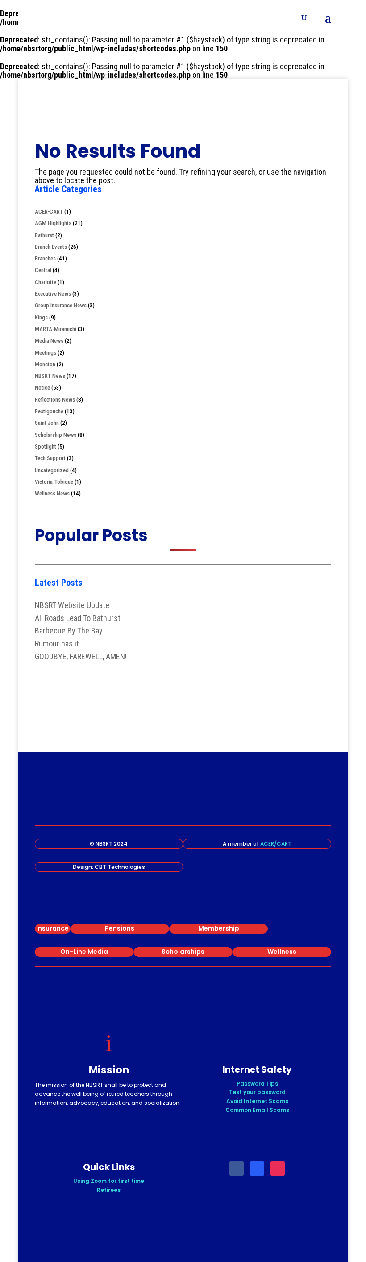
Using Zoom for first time (108, 1181)
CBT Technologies (120, 867)
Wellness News (52, 493)
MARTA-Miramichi (55, 329)
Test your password (257, 1092)
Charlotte (45, 282)
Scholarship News (55, 435)
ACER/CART (275, 843)
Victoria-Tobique (54, 481)
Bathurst (44, 235)
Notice (42, 387)
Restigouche (49, 411)
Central (43, 270)
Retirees (109, 1190)
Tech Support (50, 458)
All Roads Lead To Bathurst (78, 618)
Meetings (45, 352)
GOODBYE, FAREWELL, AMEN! (81, 656)
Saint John (47, 422)
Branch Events (51, 246)
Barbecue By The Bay (69, 630)
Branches (45, 258)
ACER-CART (49, 211)
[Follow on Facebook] (236, 1168)
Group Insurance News (61, 305)
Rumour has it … (60, 643)
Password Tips (257, 1083)
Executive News (53, 293)
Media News (49, 340)
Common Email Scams (257, 1110)
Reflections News (55, 399)
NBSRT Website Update (72, 605)
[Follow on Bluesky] (257, 1168)
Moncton (45, 364)
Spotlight (45, 446)
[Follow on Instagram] (277, 1168)
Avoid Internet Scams (257, 1101)
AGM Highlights (53, 223)
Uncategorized (52, 470)
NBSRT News (50, 376)
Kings (41, 317)
